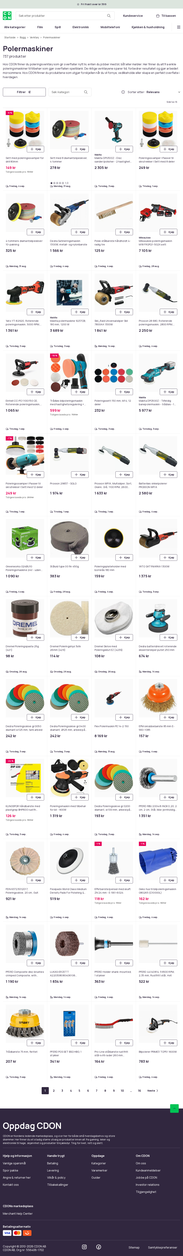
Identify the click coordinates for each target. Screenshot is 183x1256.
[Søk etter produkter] (109, 15)
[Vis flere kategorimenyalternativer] (178, 27)
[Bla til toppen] (174, 1108)
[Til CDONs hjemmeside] (7, 15)
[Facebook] (98, 1247)
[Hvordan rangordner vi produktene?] (123, 92)
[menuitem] (15, 27)
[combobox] (65, 15)
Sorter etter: (136, 92)
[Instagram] (84, 1247)
